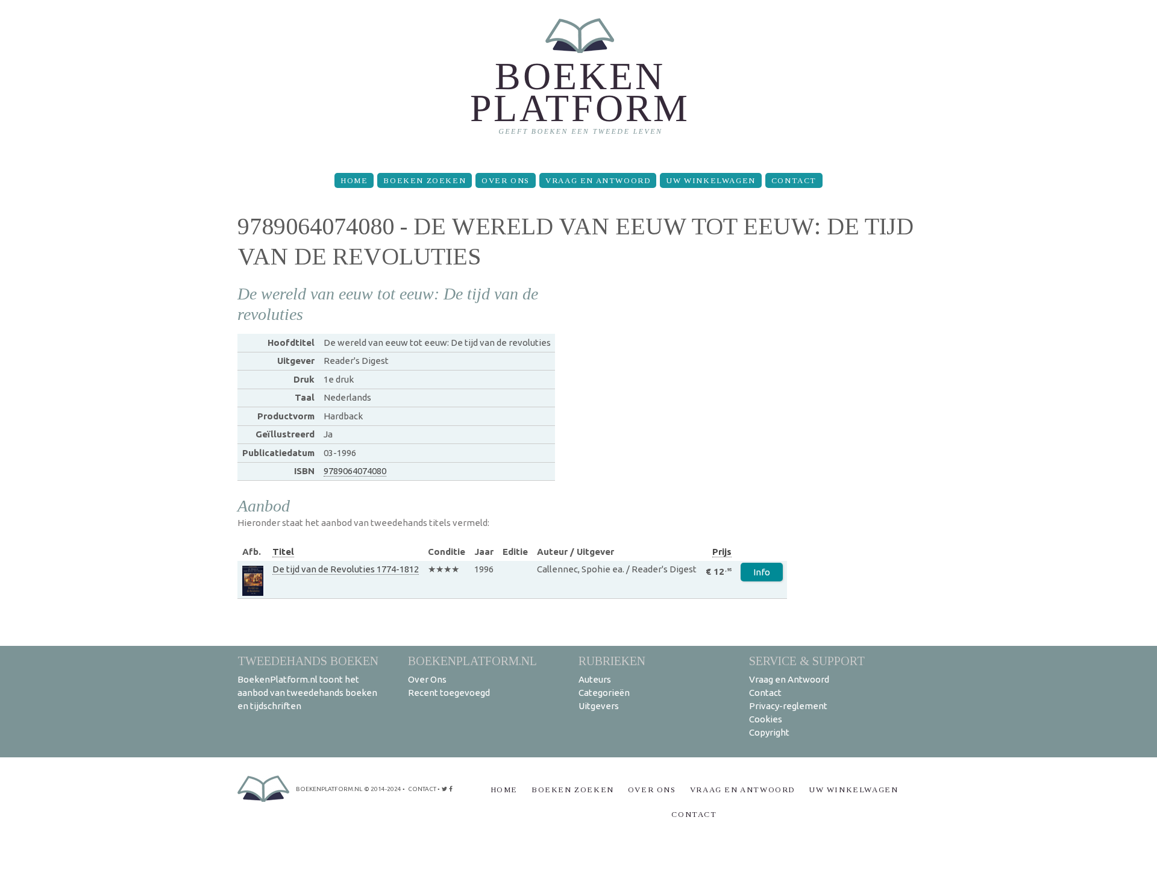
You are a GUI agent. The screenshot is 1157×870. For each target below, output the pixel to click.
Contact (794, 180)
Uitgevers (598, 706)
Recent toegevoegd (449, 692)
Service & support (807, 660)
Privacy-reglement (788, 706)
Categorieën (604, 692)
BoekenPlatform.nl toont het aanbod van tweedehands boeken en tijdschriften (307, 692)
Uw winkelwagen (710, 180)
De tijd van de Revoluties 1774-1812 (345, 569)
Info (761, 572)
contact (422, 789)
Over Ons (505, 180)
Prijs (722, 551)
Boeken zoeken (424, 180)
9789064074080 (355, 471)
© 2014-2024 (382, 789)
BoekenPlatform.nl (472, 660)
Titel (283, 551)
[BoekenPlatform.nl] (579, 82)
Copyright (769, 732)
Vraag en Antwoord (597, 180)
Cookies (765, 719)
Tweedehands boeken (307, 660)
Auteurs (594, 679)
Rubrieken (611, 660)
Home (354, 180)
